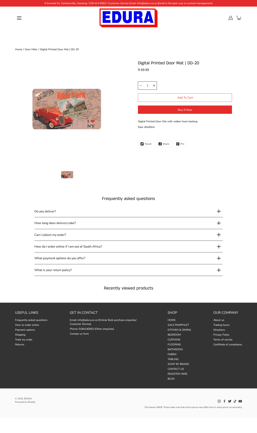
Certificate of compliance (227, 344)
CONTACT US (176, 369)
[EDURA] (128, 17)
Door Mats (31, 49)
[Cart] (239, 18)
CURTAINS (174, 339)
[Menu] (19, 18)
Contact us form (79, 334)
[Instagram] (219, 401)
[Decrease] (141, 85)
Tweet (148, 143)
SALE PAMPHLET (178, 325)
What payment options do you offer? (59, 258)
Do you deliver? (45, 211)
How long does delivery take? (55, 223)
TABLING (173, 359)
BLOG (171, 379)
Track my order (23, 339)
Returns (19, 344)
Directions (219, 330)
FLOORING (174, 344)
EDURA (28, 398)
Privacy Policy (221, 335)
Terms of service (222, 339)
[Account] (231, 18)
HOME (172, 320)
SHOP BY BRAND (178, 364)
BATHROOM (175, 349)
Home (18, 49)
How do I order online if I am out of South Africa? (68, 246)
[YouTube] (240, 401)
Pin (182, 143)
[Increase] (154, 85)
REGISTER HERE (177, 374)
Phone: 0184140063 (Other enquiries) (92, 329)
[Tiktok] (235, 401)
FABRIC (172, 354)
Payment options (25, 330)
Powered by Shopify (25, 401)
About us (218, 320)
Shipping (20, 335)
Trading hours (221, 325)
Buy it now (185, 110)
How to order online (27, 325)
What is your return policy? (53, 270)
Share (166, 143)
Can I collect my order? (50, 235)
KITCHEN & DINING (179, 330)
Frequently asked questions (31, 320)
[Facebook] (224, 401)
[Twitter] (229, 401)
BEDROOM (174, 335)
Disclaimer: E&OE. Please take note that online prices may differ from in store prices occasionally (193, 407)
